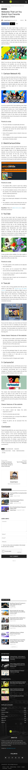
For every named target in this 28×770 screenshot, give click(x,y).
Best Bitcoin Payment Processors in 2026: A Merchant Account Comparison (17, 604)
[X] (19, 757)
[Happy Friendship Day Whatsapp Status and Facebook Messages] (5, 691)
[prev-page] (2, 514)
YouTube (3, 452)
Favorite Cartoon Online (6, 450)
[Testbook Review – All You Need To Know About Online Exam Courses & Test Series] (5, 658)
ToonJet (13, 450)
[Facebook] (9, 757)
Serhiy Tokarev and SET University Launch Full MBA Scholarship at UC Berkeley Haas (17, 665)
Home (2, 5)
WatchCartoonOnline (20, 450)
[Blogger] (5, 757)
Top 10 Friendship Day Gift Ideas (17, 696)
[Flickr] (12, 757)
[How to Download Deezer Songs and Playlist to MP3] (5, 509)
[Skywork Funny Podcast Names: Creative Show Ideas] (5, 502)
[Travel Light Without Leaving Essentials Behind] (5, 495)
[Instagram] (15, 757)
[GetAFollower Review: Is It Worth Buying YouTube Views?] (5, 634)
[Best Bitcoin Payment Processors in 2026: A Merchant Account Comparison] (5, 605)
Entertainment (7, 5)
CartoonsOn (16, 448)
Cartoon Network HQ (9, 448)
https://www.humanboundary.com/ (14, 483)
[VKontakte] (22, 757)
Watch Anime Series (17, 207)
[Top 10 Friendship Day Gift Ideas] (5, 698)
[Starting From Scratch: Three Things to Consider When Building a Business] (5, 627)
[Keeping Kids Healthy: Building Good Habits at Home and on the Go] (5, 620)
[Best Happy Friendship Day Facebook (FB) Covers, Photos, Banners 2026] (5, 684)
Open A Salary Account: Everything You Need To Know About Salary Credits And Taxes (17, 641)
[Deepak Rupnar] (2, 20)
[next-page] (4, 514)
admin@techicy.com (11, 748)
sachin (11, 495)
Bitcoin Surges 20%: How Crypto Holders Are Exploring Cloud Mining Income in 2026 (17, 612)
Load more (13, 646)
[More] (16, 23)
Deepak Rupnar (7, 20)
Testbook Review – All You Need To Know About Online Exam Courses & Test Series (17, 658)
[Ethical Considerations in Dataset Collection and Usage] (5, 672)
